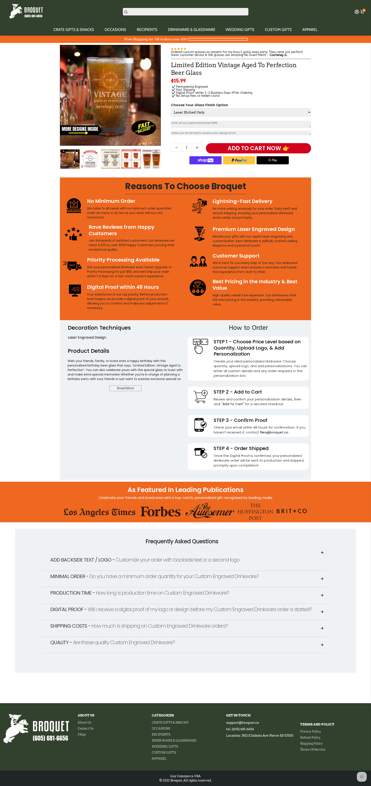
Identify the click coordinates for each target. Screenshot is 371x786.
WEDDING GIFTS (240, 29)
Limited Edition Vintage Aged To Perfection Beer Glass (234, 68)
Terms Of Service (312, 749)
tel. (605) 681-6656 (240, 729)
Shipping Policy (311, 743)
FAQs (82, 734)
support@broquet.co (242, 723)
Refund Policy (310, 737)
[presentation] (56, 159)
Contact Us (86, 728)
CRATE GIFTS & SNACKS (73, 29)
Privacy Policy (310, 731)
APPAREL (310, 29)
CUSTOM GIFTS (278, 29)
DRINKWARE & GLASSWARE (191, 29)
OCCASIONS (115, 29)
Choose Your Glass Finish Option (199, 105)
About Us (84, 722)
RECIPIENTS (147, 29)
